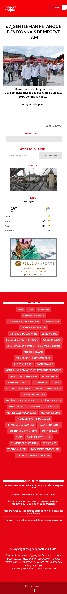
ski (49, 437)
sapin (19, 437)
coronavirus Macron (33, 327)
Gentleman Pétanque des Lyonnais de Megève (33, 370)
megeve (55, 382)
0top (20, 309)
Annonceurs (29, 568)
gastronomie (45, 364)
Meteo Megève (28, 202)
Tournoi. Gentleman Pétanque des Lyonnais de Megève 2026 (33, 486)
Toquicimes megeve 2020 (45, 449)
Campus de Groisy (33, 315)
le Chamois (40, 382)
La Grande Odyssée (18, 382)
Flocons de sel (23, 364)
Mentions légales (47, 568)
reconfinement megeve (23, 430)
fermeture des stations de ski (33, 358)
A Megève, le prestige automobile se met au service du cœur (33, 521)
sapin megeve (35, 437)
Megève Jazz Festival (33, 394)
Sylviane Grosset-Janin (24, 443)
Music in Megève (50, 412)
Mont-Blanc (16, 406)
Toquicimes (49, 443)
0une (31, 309)
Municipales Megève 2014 (43, 406)
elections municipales (20, 345)
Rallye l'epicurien (49, 424)
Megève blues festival (19, 388)
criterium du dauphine (23, 333)
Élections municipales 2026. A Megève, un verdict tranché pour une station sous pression (33, 502)
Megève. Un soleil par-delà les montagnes (33, 494)
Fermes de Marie (33, 351)
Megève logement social (21, 400)
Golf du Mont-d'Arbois (23, 376)
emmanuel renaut (49, 345)
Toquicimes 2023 (16, 449)
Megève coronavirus (48, 388)
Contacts (15, 568)
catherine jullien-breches (23, 321)
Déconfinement (51, 339)
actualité (43, 309)
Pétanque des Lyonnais (20, 424)
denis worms (49, 333)
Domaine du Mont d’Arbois (22, 339)
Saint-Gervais (49, 430)
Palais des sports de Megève (33, 418)
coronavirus (51, 321)
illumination (49, 376)
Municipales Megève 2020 (21, 412)
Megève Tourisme (50, 400)
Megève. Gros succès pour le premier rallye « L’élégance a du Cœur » (33, 511)
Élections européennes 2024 (33, 455)
